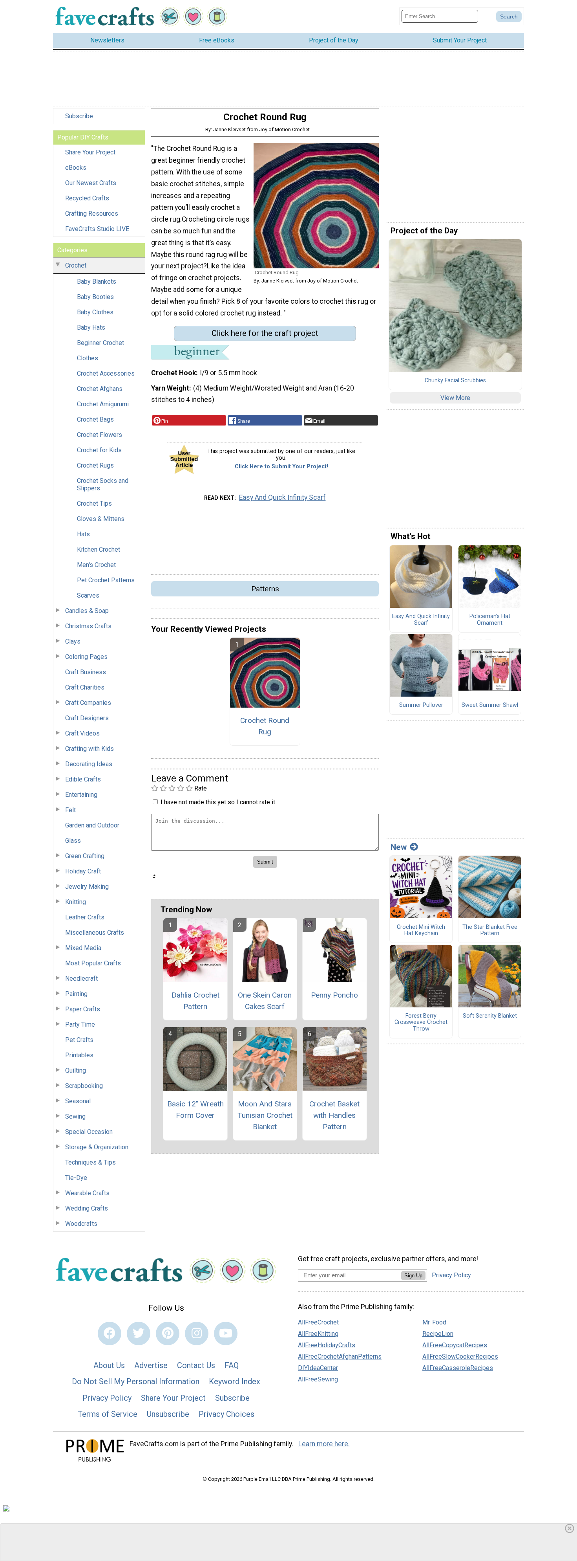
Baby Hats (91, 327)
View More (455, 398)
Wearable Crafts (87, 1193)
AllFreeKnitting (318, 1333)
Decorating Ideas (88, 764)
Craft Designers (87, 718)
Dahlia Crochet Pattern (195, 1001)
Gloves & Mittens (100, 519)
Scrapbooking (84, 1086)
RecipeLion (437, 1333)
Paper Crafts (82, 1009)
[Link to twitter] (138, 1333)
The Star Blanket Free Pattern (489, 930)
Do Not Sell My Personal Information (135, 1381)
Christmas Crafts (88, 626)
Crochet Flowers (99, 434)
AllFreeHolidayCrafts (326, 1345)
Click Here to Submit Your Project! (281, 466)
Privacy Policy (106, 1398)
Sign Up (413, 1276)
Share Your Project (90, 152)
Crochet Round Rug (264, 726)
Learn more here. (324, 1444)
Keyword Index (234, 1381)
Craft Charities (84, 687)
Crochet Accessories (106, 373)
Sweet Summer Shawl (490, 705)
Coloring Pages (86, 656)
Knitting (75, 902)
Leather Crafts (84, 917)
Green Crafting (84, 856)
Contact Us (196, 1365)
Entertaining (81, 794)
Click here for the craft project (265, 333)
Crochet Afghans (99, 389)
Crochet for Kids (99, 450)
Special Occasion (89, 1131)
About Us (109, 1365)
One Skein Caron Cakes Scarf (265, 1001)
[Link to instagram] (196, 1333)
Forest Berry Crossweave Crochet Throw (420, 1022)
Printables (79, 1055)
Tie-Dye (76, 1177)
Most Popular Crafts (93, 963)
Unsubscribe (168, 1414)
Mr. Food (434, 1322)
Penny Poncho (334, 995)
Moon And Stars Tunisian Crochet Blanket (264, 1115)
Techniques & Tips (90, 1162)
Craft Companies (88, 702)
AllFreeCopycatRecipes (454, 1345)
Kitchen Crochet (98, 549)
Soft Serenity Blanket (490, 1016)
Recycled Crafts (87, 198)
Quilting (75, 1070)
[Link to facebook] (109, 1333)
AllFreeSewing (318, 1379)
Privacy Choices (226, 1414)
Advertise (151, 1365)
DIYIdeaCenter (318, 1368)
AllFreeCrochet (318, 1322)
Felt (70, 810)
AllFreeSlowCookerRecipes (460, 1356)
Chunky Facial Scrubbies (455, 381)
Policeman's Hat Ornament (489, 619)
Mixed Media (83, 948)
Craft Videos (82, 733)
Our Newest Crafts (90, 183)
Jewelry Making (87, 886)
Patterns (265, 588)
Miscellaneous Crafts (94, 932)
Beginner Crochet (100, 343)
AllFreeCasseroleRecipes (457, 1368)
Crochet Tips (94, 503)
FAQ (232, 1365)
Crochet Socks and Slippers (102, 484)
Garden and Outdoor (92, 825)
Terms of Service (107, 1414)
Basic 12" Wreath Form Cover (195, 1109)
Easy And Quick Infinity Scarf (282, 497)
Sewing (75, 1116)
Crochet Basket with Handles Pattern (334, 1115)
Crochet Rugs (95, 465)
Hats (83, 534)
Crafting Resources (91, 213)
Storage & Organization (96, 1147)
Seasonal (78, 1101)
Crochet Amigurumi (103, 404)
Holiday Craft (83, 871)
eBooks (75, 167)
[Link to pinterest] (167, 1333)
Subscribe (79, 116)
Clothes (87, 358)
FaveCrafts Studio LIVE (97, 229)
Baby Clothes (95, 312)
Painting (76, 994)
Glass (73, 840)
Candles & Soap (87, 610)
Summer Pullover (421, 705)
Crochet (75, 265)
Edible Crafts (83, 779)
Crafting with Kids (89, 748)
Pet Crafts (79, 1040)
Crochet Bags (95, 419)
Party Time (80, 1024)
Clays (72, 641)
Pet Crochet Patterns (106, 580)
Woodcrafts (81, 1223)
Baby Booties (95, 297)
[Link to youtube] (225, 1333)
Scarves (88, 595)
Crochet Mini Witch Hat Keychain (421, 930)
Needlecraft (81, 978)
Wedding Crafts (86, 1208)
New (399, 847)
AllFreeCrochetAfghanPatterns (340, 1356)
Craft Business (85, 672)
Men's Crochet (96, 565)
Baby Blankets (96, 281)
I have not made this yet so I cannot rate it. (218, 802)
